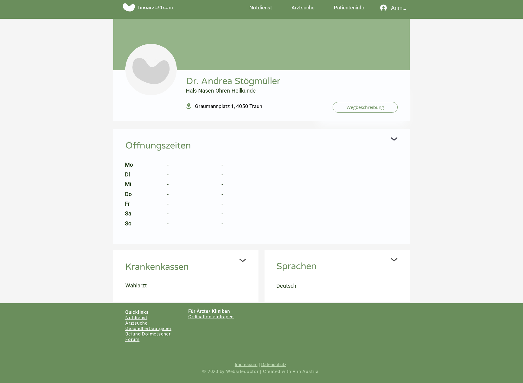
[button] (349, 7)
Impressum (246, 364)
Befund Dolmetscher (148, 334)
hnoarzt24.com (155, 8)
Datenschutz (273, 364)
